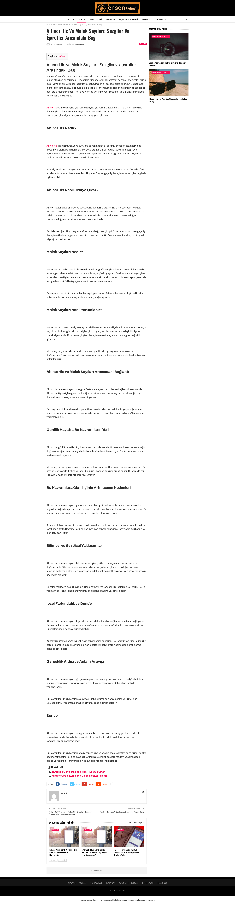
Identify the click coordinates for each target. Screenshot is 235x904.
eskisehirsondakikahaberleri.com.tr (141, 900)
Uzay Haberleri (95, 19)
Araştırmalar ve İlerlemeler (161, 36)
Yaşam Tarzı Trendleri (128, 19)
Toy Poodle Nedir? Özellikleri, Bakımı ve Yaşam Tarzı (122, 812)
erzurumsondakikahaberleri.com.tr (114, 900)
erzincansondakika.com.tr (90, 900)
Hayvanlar (110, 19)
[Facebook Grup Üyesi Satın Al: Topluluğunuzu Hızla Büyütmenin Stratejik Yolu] (129, 836)
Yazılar (81, 19)
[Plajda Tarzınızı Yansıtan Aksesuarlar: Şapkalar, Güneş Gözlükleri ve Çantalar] (168, 82)
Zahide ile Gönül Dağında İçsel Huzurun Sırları (78, 771)
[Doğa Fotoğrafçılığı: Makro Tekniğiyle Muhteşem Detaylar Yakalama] (168, 46)
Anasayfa (70, 19)
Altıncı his (52, 107)
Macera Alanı (147, 19)
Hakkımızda (162, 19)
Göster (62, 56)
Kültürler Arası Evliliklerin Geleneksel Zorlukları (79, 775)
